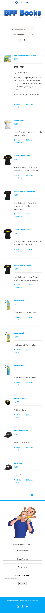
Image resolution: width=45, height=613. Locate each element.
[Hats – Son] (7, 467)
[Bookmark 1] (7, 305)
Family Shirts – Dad (22, 156)
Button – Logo (20, 398)
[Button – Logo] (7, 402)
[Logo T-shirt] (7, 124)
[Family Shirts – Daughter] (7, 195)
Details (30, 104)
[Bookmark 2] (7, 337)
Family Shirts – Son (22, 230)
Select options (19, 141)
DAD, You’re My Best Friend (25, 56)
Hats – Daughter (21, 431)
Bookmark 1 (19, 301)
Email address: (22, 575)
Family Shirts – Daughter (24, 191)
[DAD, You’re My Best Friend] (7, 58)
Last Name (22, 559)
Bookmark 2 (19, 333)
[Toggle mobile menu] (40, 17)
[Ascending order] (32, 29)
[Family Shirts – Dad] (7, 160)
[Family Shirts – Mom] (7, 269)
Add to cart (18, 105)
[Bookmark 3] (7, 370)
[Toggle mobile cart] (36, 17)
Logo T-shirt (19, 120)
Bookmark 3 (19, 366)
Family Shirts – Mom (22, 265)
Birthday (22, 567)
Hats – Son (18, 463)
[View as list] (24, 40)
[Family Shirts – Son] (7, 234)
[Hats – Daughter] (7, 435)
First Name (22, 550)
